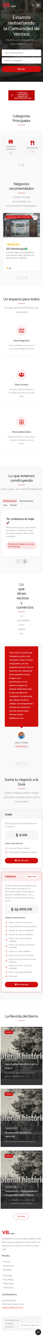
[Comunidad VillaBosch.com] (9, 5)
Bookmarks (8, 1266)
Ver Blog (21, 1216)
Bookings (7, 1270)
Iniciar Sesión (32, 5)
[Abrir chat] (38, 1332)
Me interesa (22, 860)
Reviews (7, 1262)
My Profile (7, 1275)
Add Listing (8, 1287)
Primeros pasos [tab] (9, 501)
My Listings (8, 1279)
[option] (21, 242)
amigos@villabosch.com (12, 1307)
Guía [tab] (5, 505)
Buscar (21, 69)
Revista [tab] (13, 505)
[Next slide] (25, 561)
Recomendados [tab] (26, 501)
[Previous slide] (18, 561)
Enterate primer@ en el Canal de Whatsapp (21, 545)
